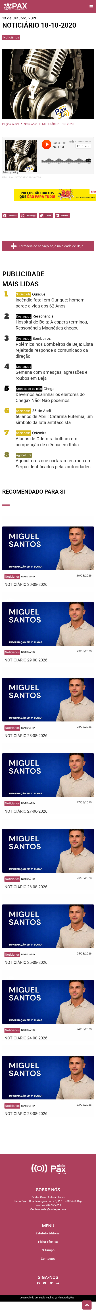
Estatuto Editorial (48, 1233)
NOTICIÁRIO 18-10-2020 (28, 177)
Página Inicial (10, 124)
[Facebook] (38, 1283)
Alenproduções (66, 1297)
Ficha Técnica (48, 1242)
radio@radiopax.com (53, 1209)
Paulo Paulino (46, 1297)
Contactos (48, 1258)
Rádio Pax (7, 177)
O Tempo (48, 1250)
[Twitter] (51, 1283)
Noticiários (11, 37)
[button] (91, 7)
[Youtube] (45, 1283)
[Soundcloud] (58, 1283)
